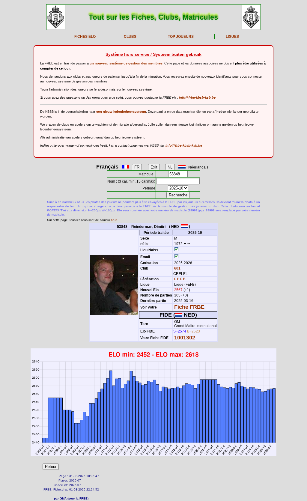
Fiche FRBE (189, 307)
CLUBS (130, 36)
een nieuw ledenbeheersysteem (121, 111)
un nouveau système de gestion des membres (126, 63)
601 (176, 268)
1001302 (184, 338)
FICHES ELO (85, 36)
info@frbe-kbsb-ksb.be (197, 97)
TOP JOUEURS (181, 36)
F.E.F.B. (180, 279)
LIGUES (232, 36)
